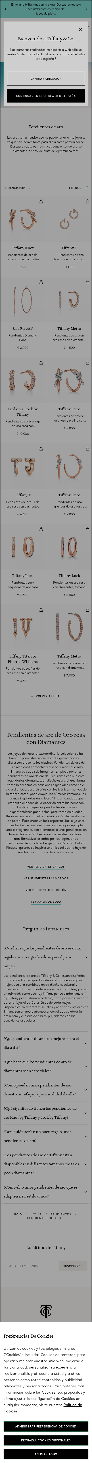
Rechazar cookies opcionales (46, 1440)
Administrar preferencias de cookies (46, 1426)
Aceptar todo (46, 1454)
